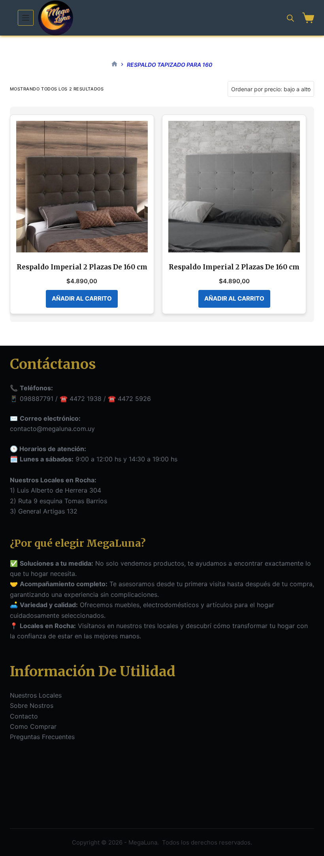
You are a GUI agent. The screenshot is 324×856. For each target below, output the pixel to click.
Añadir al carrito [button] (82, 298)
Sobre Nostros (31, 705)
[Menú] (26, 18)
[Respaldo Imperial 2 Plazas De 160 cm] (82, 186)
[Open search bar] (290, 18)
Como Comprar (33, 726)
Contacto (24, 716)
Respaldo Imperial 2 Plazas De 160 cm (82, 267)
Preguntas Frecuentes (42, 737)
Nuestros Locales (36, 695)
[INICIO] (114, 65)
